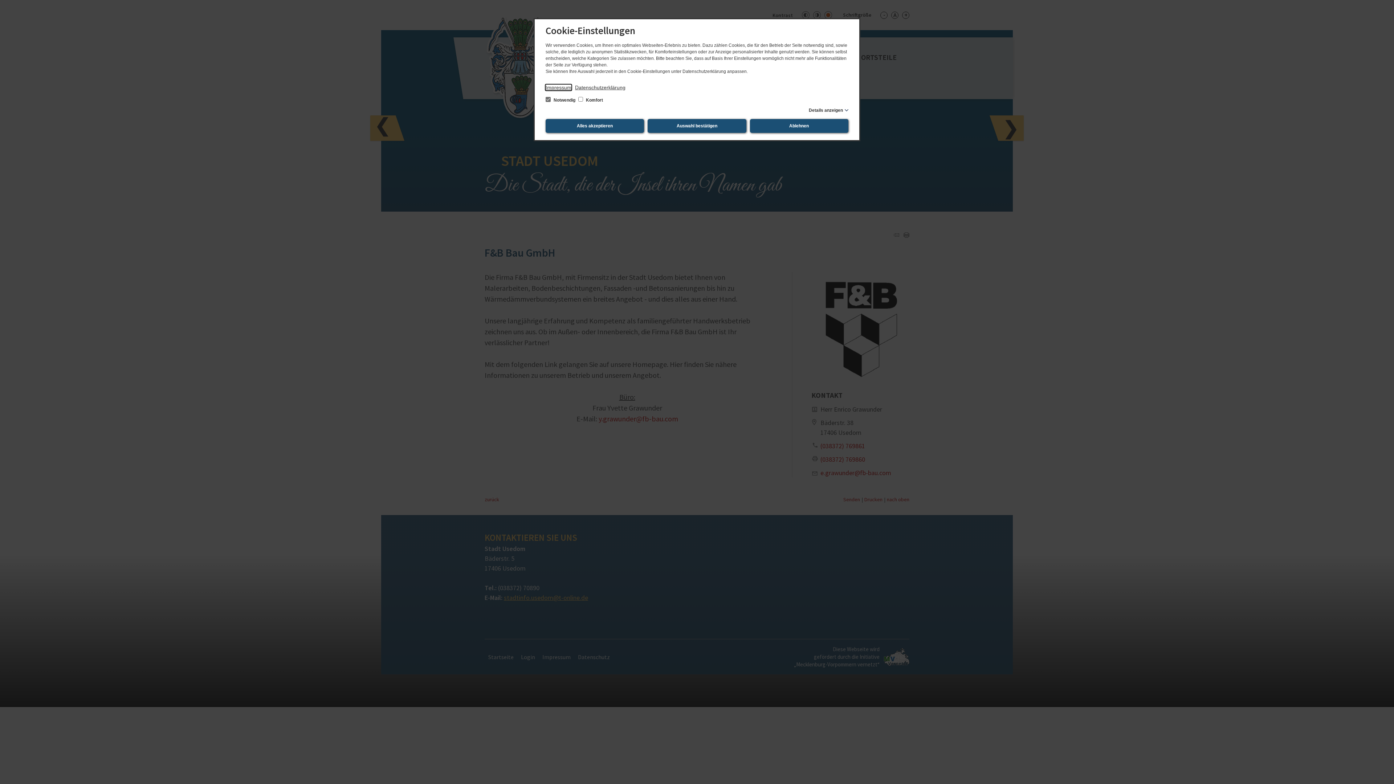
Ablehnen (799, 125)
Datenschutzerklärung (600, 87)
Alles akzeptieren (595, 125)
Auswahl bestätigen (697, 125)
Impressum (558, 87)
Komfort (594, 100)
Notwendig (564, 100)
